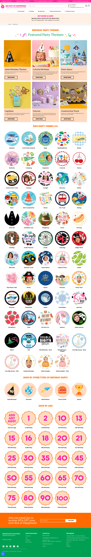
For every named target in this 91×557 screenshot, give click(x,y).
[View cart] (89, 6)
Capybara (9, 111)
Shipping (27, 540)
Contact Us (28, 536)
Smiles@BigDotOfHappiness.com (50, 538)
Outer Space (66, 69)
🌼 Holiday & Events (70, 11)
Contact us (46, 533)
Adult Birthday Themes (15, 69)
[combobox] (47, 6)
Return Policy (28, 542)
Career (44, 546)
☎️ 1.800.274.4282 (71, 6)
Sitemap (68, 546)
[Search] (30, 6)
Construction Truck (70, 111)
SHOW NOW (67, 77)
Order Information (31, 533)
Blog (67, 544)
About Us (68, 542)
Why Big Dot (70, 533)
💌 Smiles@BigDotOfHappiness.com (76, 7)
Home (9, 24)
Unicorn (36, 111)
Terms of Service (13, 551)
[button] (3, 554)
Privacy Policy (5, 551)
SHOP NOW (11, 77)
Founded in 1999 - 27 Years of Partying (75, 536)
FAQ (26, 538)
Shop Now (67, 119)
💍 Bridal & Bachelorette (55, 11)
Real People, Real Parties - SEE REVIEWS (75, 540)
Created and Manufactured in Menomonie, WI (77, 538)
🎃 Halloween (41, 11)
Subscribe (71, 520)
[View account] (86, 5)
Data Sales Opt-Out (47, 544)
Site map (19, 551)
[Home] (13, 5)
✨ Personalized (20, 11)
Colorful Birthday (41, 69)
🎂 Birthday (31, 11)
